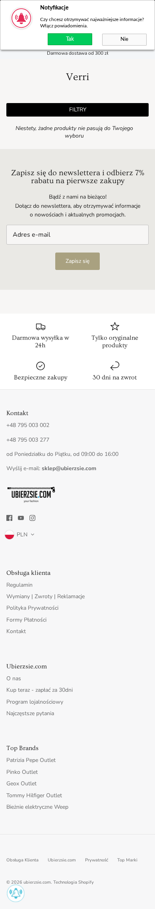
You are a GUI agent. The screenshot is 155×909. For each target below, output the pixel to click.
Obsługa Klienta (22, 860)
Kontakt (16, 631)
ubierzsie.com (37, 882)
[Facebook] (9, 518)
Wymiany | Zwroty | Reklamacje (45, 596)
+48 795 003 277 (27, 440)
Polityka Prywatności (32, 608)
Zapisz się (77, 261)
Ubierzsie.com (62, 860)
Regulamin (19, 585)
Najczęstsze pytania (30, 713)
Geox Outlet (21, 783)
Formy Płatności (26, 620)
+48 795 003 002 (27, 425)
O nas (13, 678)
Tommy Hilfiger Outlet (34, 795)
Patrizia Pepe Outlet (31, 760)
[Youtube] (21, 518)
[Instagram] (32, 518)
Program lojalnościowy (34, 702)
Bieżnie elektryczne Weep (37, 807)
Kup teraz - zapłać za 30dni (39, 690)
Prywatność (96, 860)
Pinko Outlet (22, 772)
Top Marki (127, 860)
